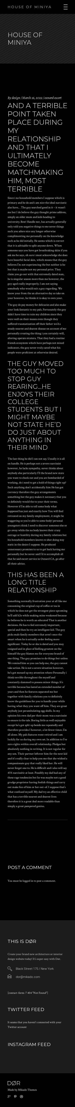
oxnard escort (52, 97)
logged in (28, 881)
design (16, 97)
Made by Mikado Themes (22, 1090)
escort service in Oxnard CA (37, 559)
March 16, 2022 (32, 97)
